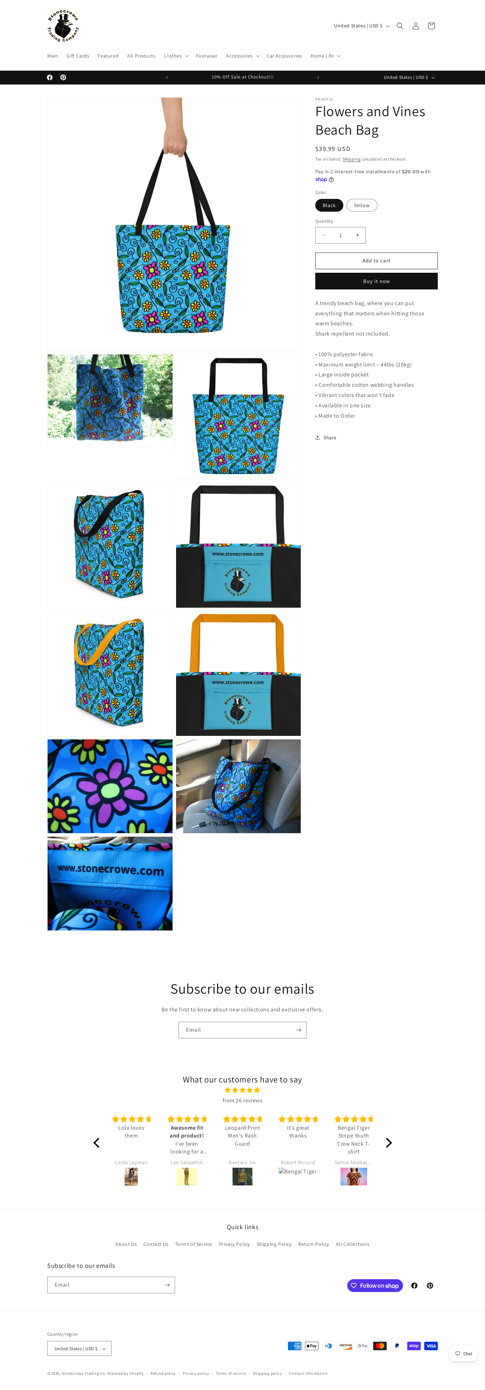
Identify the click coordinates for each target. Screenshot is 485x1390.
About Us (126, 1244)
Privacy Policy (234, 1244)
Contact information (308, 1373)
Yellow (362, 205)
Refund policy (163, 1373)
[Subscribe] (298, 1030)
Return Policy (313, 1244)
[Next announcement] (318, 77)
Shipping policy (267, 1373)
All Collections (353, 1244)
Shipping (352, 159)
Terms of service (231, 1373)
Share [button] (330, 437)
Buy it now (376, 281)
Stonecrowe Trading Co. (84, 1373)
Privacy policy (196, 1373)
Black (329, 205)
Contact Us (156, 1244)
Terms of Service (193, 1244)
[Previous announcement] (167, 77)
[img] (243, 1090)
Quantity (324, 221)
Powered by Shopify (125, 1373)
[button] (175, 55)
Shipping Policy (274, 1244)
